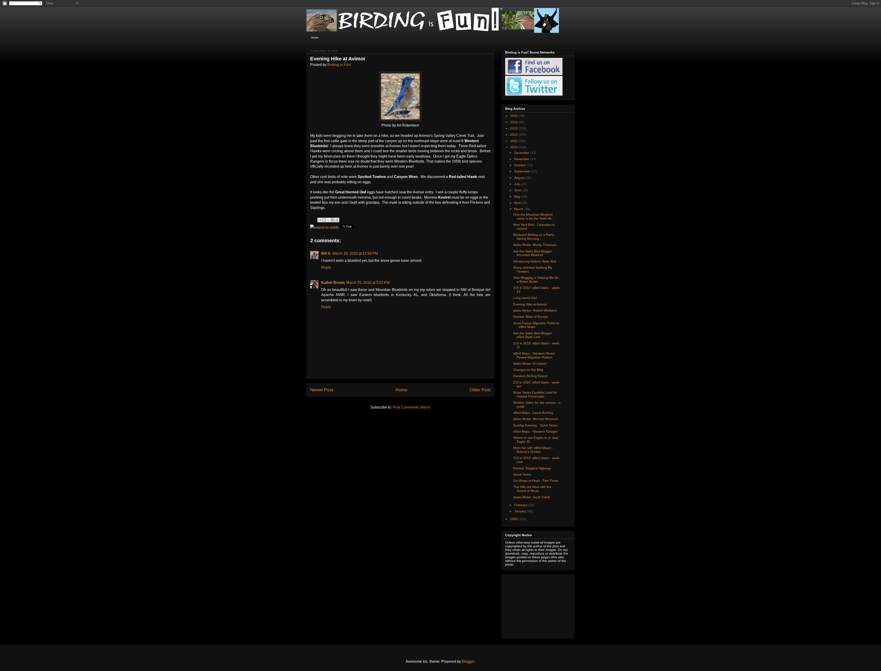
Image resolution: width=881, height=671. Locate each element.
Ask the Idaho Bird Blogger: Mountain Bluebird (533, 253)
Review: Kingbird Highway (532, 468)
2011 (514, 141)
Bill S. (326, 253)
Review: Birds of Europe (530, 317)
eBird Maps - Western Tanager (535, 431)
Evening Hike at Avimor (530, 304)
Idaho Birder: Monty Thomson (535, 245)
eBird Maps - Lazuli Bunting (533, 412)
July (517, 184)
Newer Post (321, 389)
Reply (326, 267)
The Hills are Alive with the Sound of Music (532, 489)
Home (314, 37)
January (520, 511)
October (520, 165)
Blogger (468, 661)
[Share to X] (328, 220)
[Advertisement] (534, 605)
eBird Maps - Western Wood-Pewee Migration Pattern (534, 355)
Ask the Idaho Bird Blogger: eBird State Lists (533, 335)
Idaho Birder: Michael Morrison (535, 419)
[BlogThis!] (324, 220)
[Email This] (319, 220)
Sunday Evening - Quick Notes (535, 425)
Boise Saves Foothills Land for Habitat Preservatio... (535, 394)
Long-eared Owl (525, 298)
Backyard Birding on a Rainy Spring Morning (533, 236)
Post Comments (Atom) (411, 407)
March (519, 209)
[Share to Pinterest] (337, 220)
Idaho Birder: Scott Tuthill (531, 497)
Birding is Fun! (339, 65)
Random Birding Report (530, 376)
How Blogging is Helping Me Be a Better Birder (536, 279)
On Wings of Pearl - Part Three (535, 480)
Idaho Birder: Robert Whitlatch (535, 310)
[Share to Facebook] (332, 220)
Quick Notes (522, 474)
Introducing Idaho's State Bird (534, 261)
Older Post (480, 389)
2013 (514, 128)
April (517, 203)
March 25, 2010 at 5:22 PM (368, 283)
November (522, 159)
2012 (514, 134)
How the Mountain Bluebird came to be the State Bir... (533, 216)
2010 (514, 147)
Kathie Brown (333, 283)
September (522, 171)
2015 (514, 116)
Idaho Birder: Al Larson (529, 363)
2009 (514, 519)
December (522, 153)
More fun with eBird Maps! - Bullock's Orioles (533, 450)
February (521, 505)
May (517, 196)
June (518, 190)
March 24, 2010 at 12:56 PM (355, 253)
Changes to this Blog (528, 370)
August (519, 178)
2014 (514, 122)
